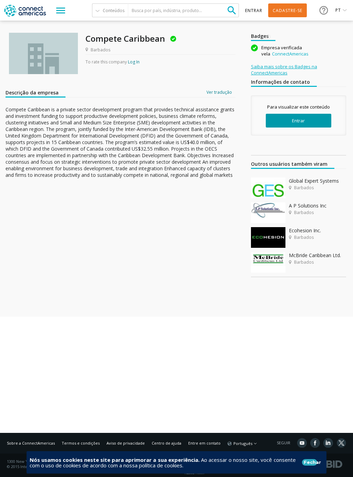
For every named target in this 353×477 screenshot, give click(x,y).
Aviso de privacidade (126, 443)
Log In (134, 62)
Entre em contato (204, 443)
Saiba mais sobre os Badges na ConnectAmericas (284, 69)
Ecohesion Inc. (305, 230)
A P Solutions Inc (307, 205)
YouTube (302, 443)
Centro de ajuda (166, 443)
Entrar (298, 121)
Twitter (341, 443)
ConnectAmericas (290, 54)
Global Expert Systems (314, 180)
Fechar (310, 462)
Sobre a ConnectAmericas (31, 443)
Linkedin (328, 443)
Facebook (315, 443)
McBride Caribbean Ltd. (315, 255)
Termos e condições (81, 443)
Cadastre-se (287, 10)
